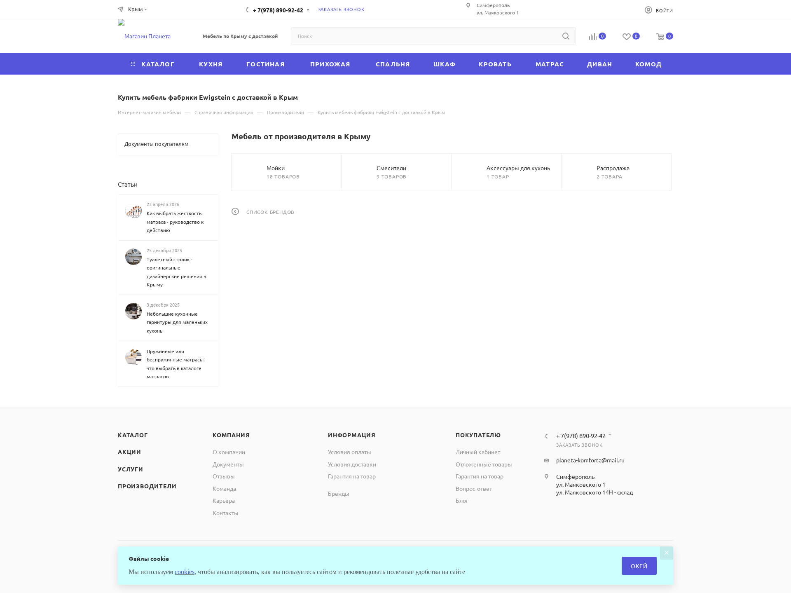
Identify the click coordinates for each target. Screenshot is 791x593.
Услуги (130, 469)
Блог (462, 500)
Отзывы (224, 476)
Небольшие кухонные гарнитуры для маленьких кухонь (177, 322)
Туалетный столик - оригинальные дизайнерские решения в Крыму (176, 272)
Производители (147, 486)
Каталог (133, 434)
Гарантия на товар (352, 476)
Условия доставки (352, 464)
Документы (228, 464)
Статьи (128, 184)
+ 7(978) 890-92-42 (278, 10)
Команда (224, 488)
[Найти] (566, 36)
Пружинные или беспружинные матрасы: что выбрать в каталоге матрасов (176, 363)
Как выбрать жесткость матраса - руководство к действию (175, 221)
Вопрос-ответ (474, 488)
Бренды (338, 493)
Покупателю (478, 434)
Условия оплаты (349, 451)
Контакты (226, 512)
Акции (129, 451)
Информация (352, 434)
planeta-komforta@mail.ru (590, 460)
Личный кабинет (478, 451)
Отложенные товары (484, 464)
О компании (229, 451)
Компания (231, 434)
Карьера (224, 500)
